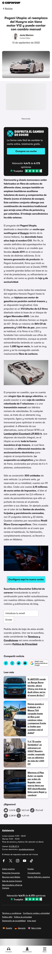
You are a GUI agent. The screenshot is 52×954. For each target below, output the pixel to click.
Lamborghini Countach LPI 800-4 (23, 433)
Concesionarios (34, 873)
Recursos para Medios (11, 877)
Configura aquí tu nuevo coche (26, 579)
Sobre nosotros (8, 869)
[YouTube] (25, 862)
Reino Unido (36, 928)
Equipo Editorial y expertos (39, 877)
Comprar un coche (26, 151)
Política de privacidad (23, 917)
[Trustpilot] (26, 170)
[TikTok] (31, 862)
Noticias (9, 8)
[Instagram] (18, 862)
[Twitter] (11, 862)
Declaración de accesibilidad (14, 921)
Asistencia (8, 830)
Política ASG (7, 917)
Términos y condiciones (11, 913)
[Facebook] (4, 862)
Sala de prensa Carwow (12, 881)
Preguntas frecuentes (11, 873)
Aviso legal (31, 921)
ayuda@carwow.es (26, 849)
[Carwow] (11, 3)
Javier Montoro (26, 35)
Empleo (31, 869)
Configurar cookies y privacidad (36, 913)
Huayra (24, 233)
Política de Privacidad (24, 644)
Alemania (21, 928)
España (9, 928)
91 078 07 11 (14, 846)
